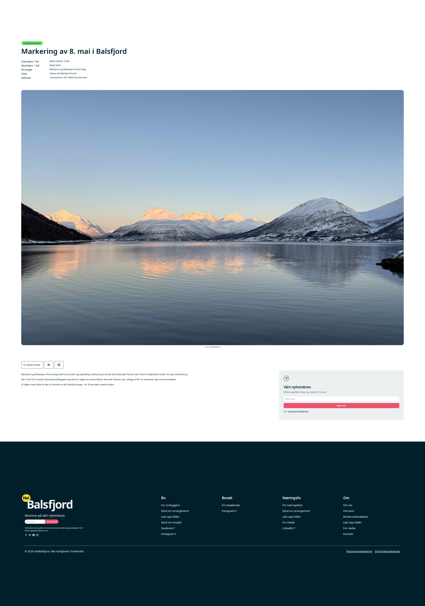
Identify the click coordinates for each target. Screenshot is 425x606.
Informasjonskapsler (387, 551)
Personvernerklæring (359, 551)
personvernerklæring (298, 411)
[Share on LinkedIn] (59, 365)
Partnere (348, 511)
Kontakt (348, 534)
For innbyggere (170, 505)
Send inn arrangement (175, 511)
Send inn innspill (171, 522)
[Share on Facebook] (48, 365)
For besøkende (231, 505)
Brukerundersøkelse (355, 516)
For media (288, 522)
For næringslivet (292, 505)
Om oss (347, 505)
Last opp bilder (170, 516)
